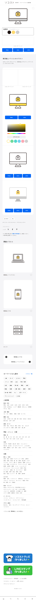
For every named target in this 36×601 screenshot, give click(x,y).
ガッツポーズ (7, 427)
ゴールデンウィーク (18, 445)
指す (19, 427)
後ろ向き (6, 420)
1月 (14, 437)
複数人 (11, 413)
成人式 (14, 443)
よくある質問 (23, 578)
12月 (21, 438)
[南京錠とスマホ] (18, 294)
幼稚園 (29, 406)
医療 (11, 389)
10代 (16, 405)
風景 (25, 469)
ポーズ (11, 378)
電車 (19, 473)
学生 (9, 408)
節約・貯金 (23, 468)
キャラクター (19, 469)
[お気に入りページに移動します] (25, 598)
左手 (14, 420)
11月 (17, 438)
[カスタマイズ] (32, 598)
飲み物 (23, 460)
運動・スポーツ (27, 462)
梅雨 (5, 447)
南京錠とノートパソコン (18, 361)
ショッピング (23, 466)
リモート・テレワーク (9, 480)
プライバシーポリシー (9, 583)
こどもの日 (27, 445)
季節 (24, 378)
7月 (4, 438)
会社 (8, 478)
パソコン (6, 222)
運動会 (8, 447)
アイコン (23, 504)
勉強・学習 (25, 480)
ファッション (7, 468)
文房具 (8, 466)
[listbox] (16, 128)
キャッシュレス (15, 468)
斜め (21, 418)
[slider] (16, 133)
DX (16, 489)
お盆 (20, 447)
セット (28, 504)
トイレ (16, 466)
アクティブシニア (22, 464)
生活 (6, 385)
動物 (6, 389)
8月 (7, 438)
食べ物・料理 (8, 392)
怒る (20, 425)
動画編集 (24, 499)
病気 (8, 460)
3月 (20, 437)
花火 (16, 447)
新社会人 (20, 478)
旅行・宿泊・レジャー (9, 473)
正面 (15, 418)
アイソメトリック (9, 396)
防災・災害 (19, 492)
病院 (5, 460)
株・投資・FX (7, 482)
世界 (10, 471)
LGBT (11, 405)
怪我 (11, 460)
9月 (10, 438)
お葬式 (26, 458)
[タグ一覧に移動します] (18, 598)
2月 (17, 437)
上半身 (8, 418)
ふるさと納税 (21, 489)
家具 (29, 464)
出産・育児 (6, 458)
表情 (5, 425)
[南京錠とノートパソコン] (18, 258)
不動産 (13, 482)
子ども (5, 408)
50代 (5, 406)
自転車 (23, 473)
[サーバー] (18, 330)
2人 (7, 413)
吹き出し (6, 504)
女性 (8, 405)
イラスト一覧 (29, 373)
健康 (24, 389)
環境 (22, 385)
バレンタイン (24, 443)
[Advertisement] (18, 41)
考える (12, 425)
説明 (16, 427)
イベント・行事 (9, 381)
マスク (11, 462)
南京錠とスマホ (18, 357)
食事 (20, 460)
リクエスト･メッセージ (9, 581)
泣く (23, 425)
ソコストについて (8, 578)
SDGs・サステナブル (9, 487)
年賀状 (9, 443)
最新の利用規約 (16, 233)
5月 (26, 437)
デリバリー (6, 469)
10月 (14, 438)
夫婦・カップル (22, 413)
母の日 (5, 445)
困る (16, 425)
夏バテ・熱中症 (18, 462)
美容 (29, 389)
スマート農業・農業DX (9, 492)
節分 (18, 443)
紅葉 (30, 447)
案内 (13, 427)
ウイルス (6, 462)
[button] (5, 32)
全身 (5, 418)
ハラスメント (13, 478)
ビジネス (6, 218)
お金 (16, 381)
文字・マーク (22, 392)
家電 (5, 466)
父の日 (9, 445)
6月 (29, 437)
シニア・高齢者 (17, 406)
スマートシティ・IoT (9, 489)
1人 (4, 413)
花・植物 (6, 471)
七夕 (13, 447)
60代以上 (9, 406)
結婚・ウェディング (15, 458)
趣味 (11, 469)
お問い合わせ (20, 581)
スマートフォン (20, 498)
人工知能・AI (19, 491)
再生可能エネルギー (20, 487)
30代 (23, 405)
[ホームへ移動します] (3, 598)
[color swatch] (8, 141)
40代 (27, 405)
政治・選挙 (15, 471)
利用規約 (16, 578)
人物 (6, 378)
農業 (25, 491)
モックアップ (16, 504)
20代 (19, 405)
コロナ (28, 460)
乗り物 (16, 385)
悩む (8, 425)
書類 (13, 466)
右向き (24, 418)
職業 (5, 478)
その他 (18, 396)
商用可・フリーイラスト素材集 (23, 2)
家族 (15, 413)
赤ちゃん (24, 406)
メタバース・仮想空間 (9, 491)
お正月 (5, 443)
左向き (29, 418)
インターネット (13, 222)
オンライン (19, 480)
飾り (10, 504)
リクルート (27, 478)
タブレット (12, 498)
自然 (27, 385)
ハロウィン (25, 447)
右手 (10, 420)
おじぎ (27, 425)
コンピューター (22, 222)
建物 (11, 385)
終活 (23, 458)
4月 (23, 437)
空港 (21, 471)
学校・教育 (23, 381)
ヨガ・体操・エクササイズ (10, 464)
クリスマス (6, 449)
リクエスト (6, 506)
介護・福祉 (17, 389)
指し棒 (23, 427)
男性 (5, 405)
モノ (13, 218)
